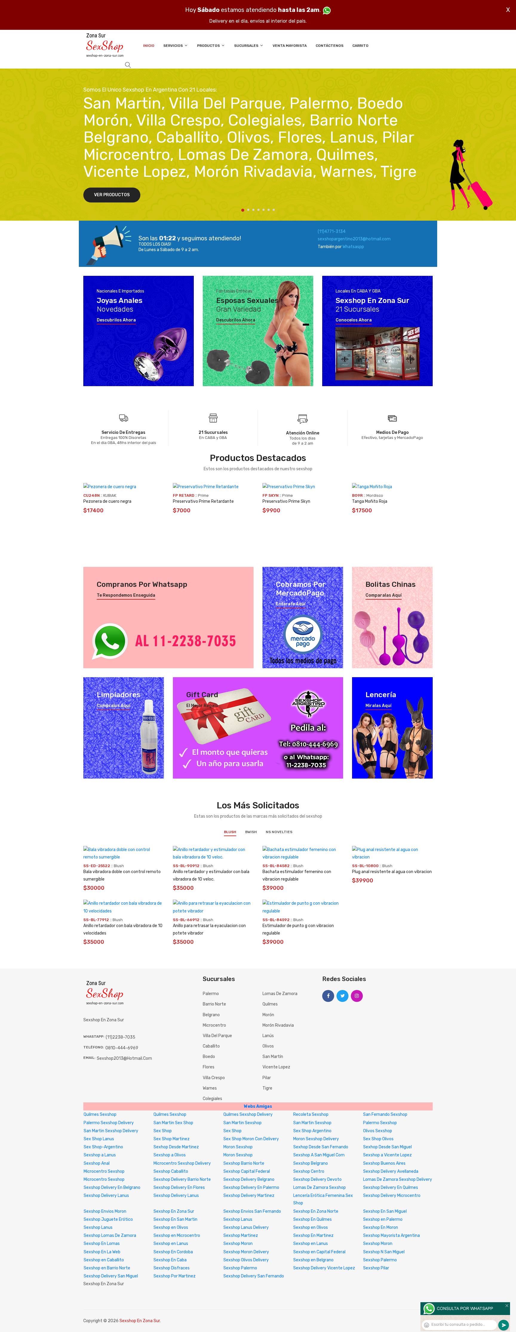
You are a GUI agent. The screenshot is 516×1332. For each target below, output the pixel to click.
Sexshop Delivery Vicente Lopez (324, 1268)
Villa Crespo (214, 1077)
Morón (268, 1014)
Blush (230, 832)
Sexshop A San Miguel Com (319, 1155)
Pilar (266, 1077)
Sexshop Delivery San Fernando (253, 1276)
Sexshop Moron (238, 1243)
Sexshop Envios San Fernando (252, 1211)
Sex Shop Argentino (312, 1130)
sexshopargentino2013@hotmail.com (354, 239)
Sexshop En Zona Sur (173, 1211)
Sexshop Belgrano (310, 1163)
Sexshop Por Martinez (174, 1276)
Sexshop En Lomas (102, 1243)
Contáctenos (329, 46)
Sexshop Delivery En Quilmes (390, 1187)
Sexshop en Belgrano (313, 1260)
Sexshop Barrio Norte (243, 1163)
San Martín (272, 1056)
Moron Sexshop (238, 1147)
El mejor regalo (202, 706)
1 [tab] (242, 210)
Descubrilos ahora (116, 320)
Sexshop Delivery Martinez (248, 1195)
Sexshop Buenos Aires (384, 1163)
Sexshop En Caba (170, 1260)
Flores (208, 1067)
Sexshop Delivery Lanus (106, 1195)
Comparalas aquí (384, 595)
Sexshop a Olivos (169, 1155)
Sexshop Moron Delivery (246, 1251)
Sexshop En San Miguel (385, 1211)
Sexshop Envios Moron (105, 1211)
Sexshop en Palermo (383, 1219)
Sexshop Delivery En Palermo (251, 1187)
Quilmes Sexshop (100, 1114)
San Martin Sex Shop (173, 1122)
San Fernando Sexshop (385, 1114)
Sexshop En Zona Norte (315, 1211)
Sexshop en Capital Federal (319, 1251)
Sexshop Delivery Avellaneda (390, 1171)
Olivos (268, 1046)
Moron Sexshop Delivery (316, 1138)
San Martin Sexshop (242, 1122)
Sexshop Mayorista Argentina (391, 1235)
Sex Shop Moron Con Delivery (251, 1138)
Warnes (210, 1088)
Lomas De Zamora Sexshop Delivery (397, 1179)
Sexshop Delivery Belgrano (248, 1179)
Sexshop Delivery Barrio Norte (182, 1179)
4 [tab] (258, 210)
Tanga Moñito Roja (369, 501)
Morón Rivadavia (278, 1025)
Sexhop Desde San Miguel (387, 1147)
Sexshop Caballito (170, 1171)
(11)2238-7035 (120, 1037)
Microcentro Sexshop (104, 1171)
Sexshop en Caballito (104, 1260)
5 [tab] (263, 210)
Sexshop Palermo (380, 1260)
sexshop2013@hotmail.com (124, 1058)
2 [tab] (248, 210)
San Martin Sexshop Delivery (111, 1130)
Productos (209, 46)
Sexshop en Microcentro (176, 1235)
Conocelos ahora (354, 320)
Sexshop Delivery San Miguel (111, 1276)
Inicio (148, 46)
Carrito (360, 46)
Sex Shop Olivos (378, 1138)
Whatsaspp (353, 246)
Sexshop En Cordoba (173, 1251)
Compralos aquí (113, 706)
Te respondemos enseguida (126, 595)
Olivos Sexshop (377, 1130)
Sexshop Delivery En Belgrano (112, 1187)
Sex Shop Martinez (171, 1138)
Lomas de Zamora (279, 993)
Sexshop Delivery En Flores (179, 1187)
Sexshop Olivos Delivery (246, 1260)
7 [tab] (274, 210)
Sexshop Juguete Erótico (108, 1219)
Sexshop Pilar (376, 1268)
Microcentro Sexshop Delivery (182, 1163)
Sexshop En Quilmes (312, 1219)
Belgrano (211, 1014)
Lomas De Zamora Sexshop (319, 1187)
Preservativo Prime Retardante (203, 501)
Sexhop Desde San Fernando (320, 1147)
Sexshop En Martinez (313, 1235)
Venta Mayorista (290, 46)
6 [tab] (269, 210)
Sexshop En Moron (380, 1227)
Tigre (267, 1088)
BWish (251, 832)
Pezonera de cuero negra (107, 501)
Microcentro (214, 1025)
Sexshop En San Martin (175, 1219)
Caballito (211, 1046)
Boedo (209, 1056)
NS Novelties (279, 832)
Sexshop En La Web (102, 1251)
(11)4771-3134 (331, 231)
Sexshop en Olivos (170, 1227)
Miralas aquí (378, 706)
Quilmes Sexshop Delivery (248, 1114)
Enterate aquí (290, 604)
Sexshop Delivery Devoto (317, 1179)
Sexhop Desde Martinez (176, 1147)
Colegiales (212, 1098)
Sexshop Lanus (237, 1219)
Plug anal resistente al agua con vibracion (392, 871)
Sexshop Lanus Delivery (246, 1227)
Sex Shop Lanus (99, 1138)
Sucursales (246, 46)
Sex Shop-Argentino (103, 1147)
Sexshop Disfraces (171, 1268)
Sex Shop (162, 1130)
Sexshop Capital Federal (246, 1171)
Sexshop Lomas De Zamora (110, 1235)
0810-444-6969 (121, 1048)
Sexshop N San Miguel (384, 1251)
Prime (203, 495)
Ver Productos (112, 194)
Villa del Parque (217, 1035)
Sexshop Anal (97, 1163)
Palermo (211, 993)
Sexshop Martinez (240, 1235)
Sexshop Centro (308, 1171)
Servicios (173, 46)
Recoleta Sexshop (310, 1114)
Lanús (268, 1035)
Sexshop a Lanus (100, 1155)
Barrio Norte (214, 1004)
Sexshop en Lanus (170, 1243)
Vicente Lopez (276, 1067)
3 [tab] (253, 210)
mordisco (374, 495)
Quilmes (270, 1004)
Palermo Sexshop (380, 1122)
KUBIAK (109, 495)
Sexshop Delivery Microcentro (391, 1195)
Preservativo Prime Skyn (286, 501)
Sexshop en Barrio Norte (107, 1268)
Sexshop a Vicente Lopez (387, 1155)
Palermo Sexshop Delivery (109, 1122)
